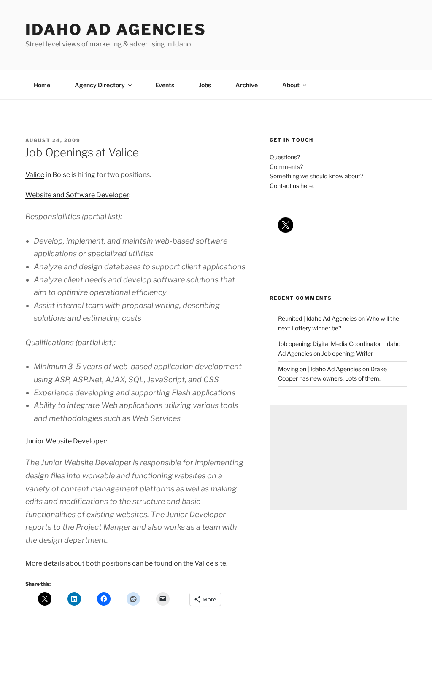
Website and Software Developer (77, 195)
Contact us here (291, 185)
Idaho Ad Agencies (115, 29)
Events (164, 85)
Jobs (205, 85)
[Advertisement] (338, 457)
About (291, 85)
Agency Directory (100, 85)
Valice (34, 175)
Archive (246, 85)
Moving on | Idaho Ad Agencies (319, 369)
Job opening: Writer (347, 353)
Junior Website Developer (65, 441)
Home (42, 85)
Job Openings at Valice (81, 152)
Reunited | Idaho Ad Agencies (317, 318)
